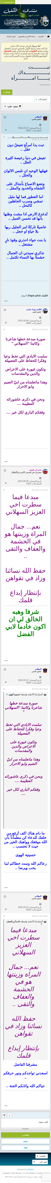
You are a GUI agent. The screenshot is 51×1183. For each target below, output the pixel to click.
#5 (4, 916)
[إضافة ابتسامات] (4, 1115)
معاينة (25, 1141)
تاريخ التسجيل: (35, 128)
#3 (4, 490)
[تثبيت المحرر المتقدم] (9, 1115)
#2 (4, 329)
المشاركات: (36, 130)
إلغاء (25, 1148)
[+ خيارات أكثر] (5, 301)
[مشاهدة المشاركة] (7, 694)
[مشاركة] (5, 130)
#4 (4, 689)
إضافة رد (25, 1135)
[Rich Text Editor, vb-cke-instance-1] (25, 1123)
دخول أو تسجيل (9, 2)
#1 (4, 137)
